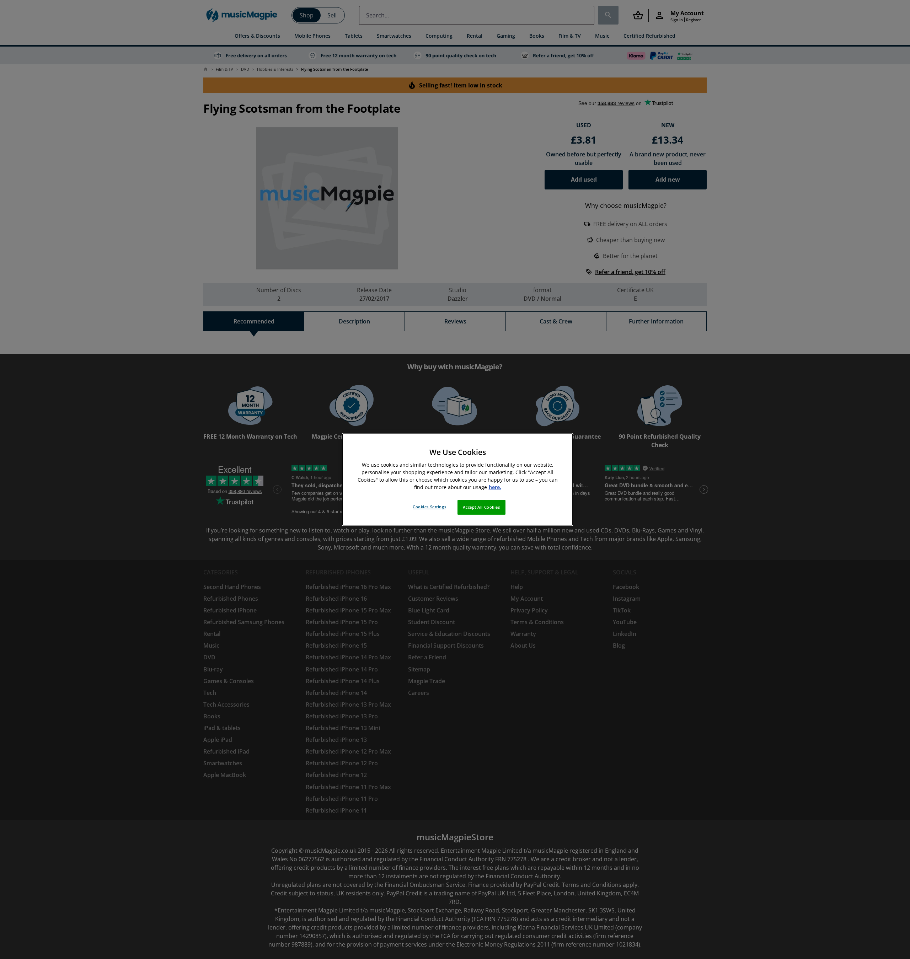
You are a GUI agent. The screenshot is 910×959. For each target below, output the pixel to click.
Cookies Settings (429, 507)
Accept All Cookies (481, 507)
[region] (457, 479)
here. (495, 487)
